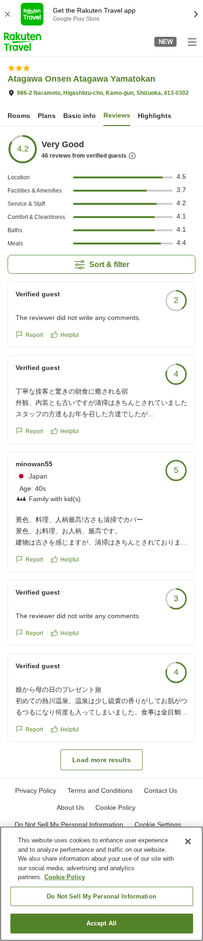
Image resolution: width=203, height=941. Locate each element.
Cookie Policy (64, 877)
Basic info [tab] (79, 115)
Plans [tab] (47, 115)
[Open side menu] (191, 41)
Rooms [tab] (19, 115)
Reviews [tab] (116, 115)
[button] (22, 41)
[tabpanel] (101, 452)
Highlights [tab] (154, 115)
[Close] (188, 841)
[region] (101, 883)
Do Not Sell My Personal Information (101, 896)
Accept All (101, 923)
